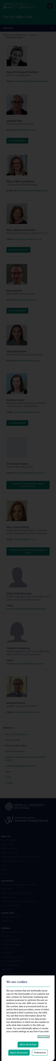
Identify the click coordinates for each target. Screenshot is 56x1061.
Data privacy (44, 1036)
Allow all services (28, 1044)
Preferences (40, 1052)
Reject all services (19, 1052)
